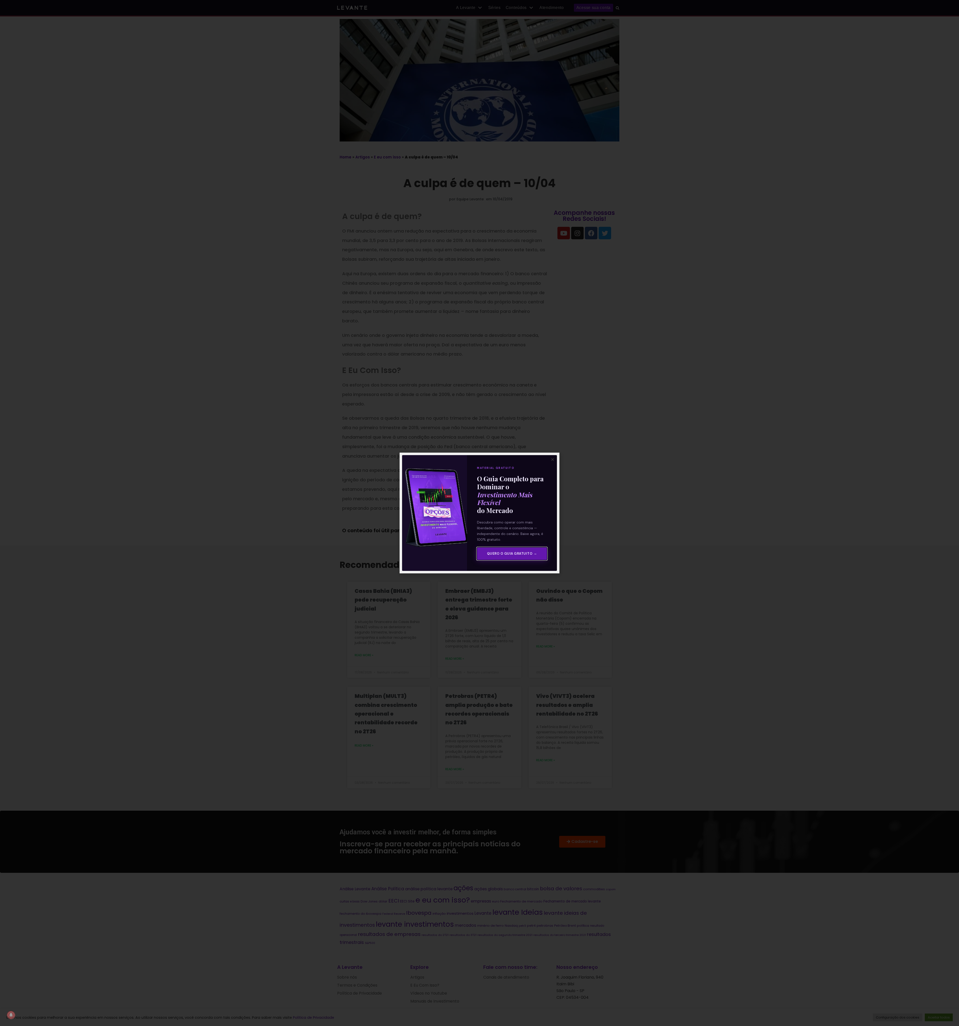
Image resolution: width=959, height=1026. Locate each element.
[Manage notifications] (11, 1015)
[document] (479, 513)
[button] (552, 459)
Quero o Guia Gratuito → (512, 553)
